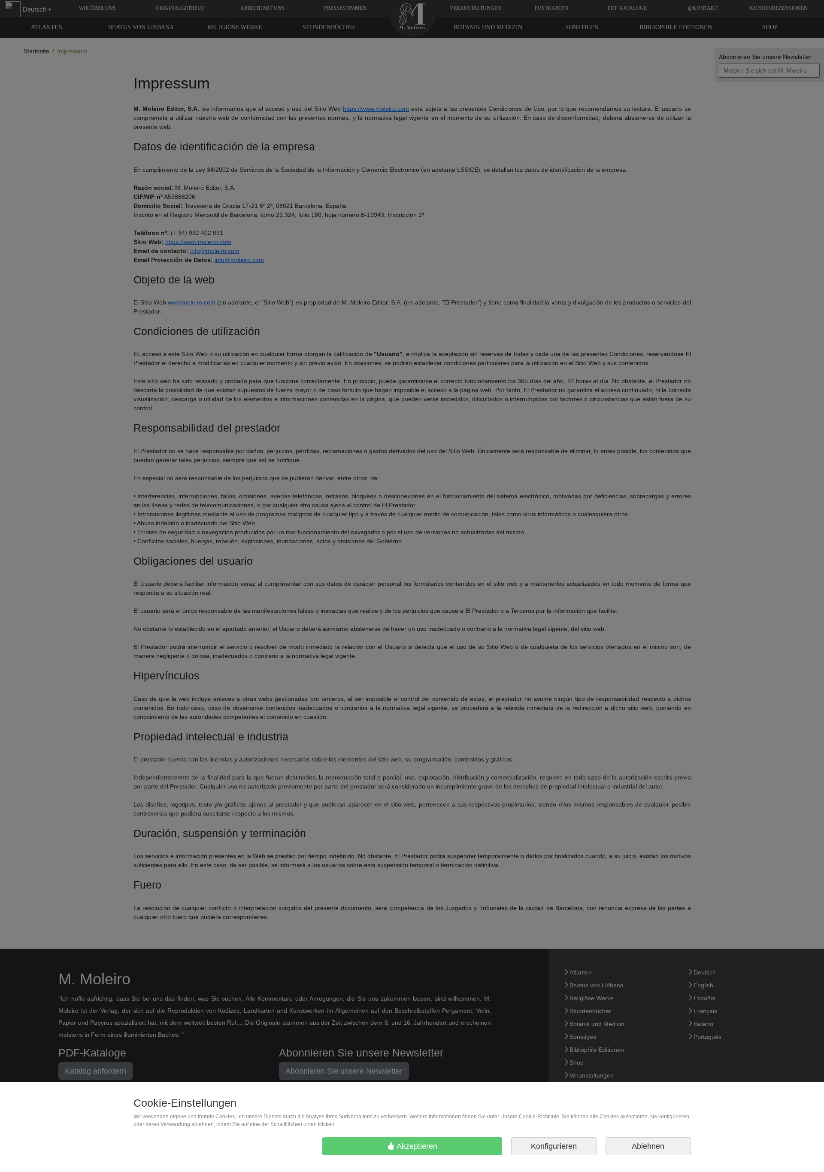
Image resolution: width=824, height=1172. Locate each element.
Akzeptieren (416, 1146)
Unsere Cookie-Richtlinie (529, 1117)
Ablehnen (648, 1146)
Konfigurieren (554, 1146)
